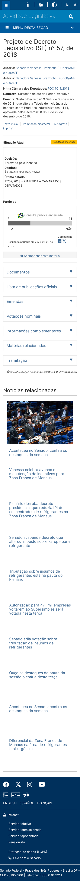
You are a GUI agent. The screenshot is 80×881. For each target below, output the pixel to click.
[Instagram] (29, 784)
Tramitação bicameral (36, 124)
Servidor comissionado (25, 829)
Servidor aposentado (24, 836)
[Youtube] (40, 784)
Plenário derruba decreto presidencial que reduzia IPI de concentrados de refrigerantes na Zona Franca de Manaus (38, 509)
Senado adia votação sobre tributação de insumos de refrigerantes (33, 643)
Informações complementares (34, 331)
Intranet (13, 815)
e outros (9, 73)
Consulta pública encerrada (43, 214)
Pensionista (17, 842)
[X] (64, 241)
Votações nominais (24, 316)
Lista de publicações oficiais (32, 287)
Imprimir (8, 128)
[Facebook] (7, 784)
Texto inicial (11, 124)
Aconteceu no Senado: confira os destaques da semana (38, 452)
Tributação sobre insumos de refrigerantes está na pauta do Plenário (36, 575)
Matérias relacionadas (26, 345)
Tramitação (17, 360)
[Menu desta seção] (7, 28)
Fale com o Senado (26, 858)
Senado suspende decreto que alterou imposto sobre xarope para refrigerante (39, 541)
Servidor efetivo (20, 823)
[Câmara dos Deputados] (6, 795)
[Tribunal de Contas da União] (25, 795)
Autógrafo (60, 124)
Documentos (18, 272)
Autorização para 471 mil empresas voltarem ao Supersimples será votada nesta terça (40, 609)
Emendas (15, 301)
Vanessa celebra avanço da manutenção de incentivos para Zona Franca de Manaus (36, 473)
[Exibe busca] (71, 16)
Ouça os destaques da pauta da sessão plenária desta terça (37, 675)
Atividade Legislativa (29, 15)
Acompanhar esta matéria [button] (41, 256)
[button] (28, 4)
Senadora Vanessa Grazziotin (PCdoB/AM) (45, 68)
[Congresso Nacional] (16, 795)
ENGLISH (10, 803)
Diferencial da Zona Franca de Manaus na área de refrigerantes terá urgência (38, 744)
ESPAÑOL (27, 803)
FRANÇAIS (44, 803)
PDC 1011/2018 (58, 88)
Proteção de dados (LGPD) (28, 852)
